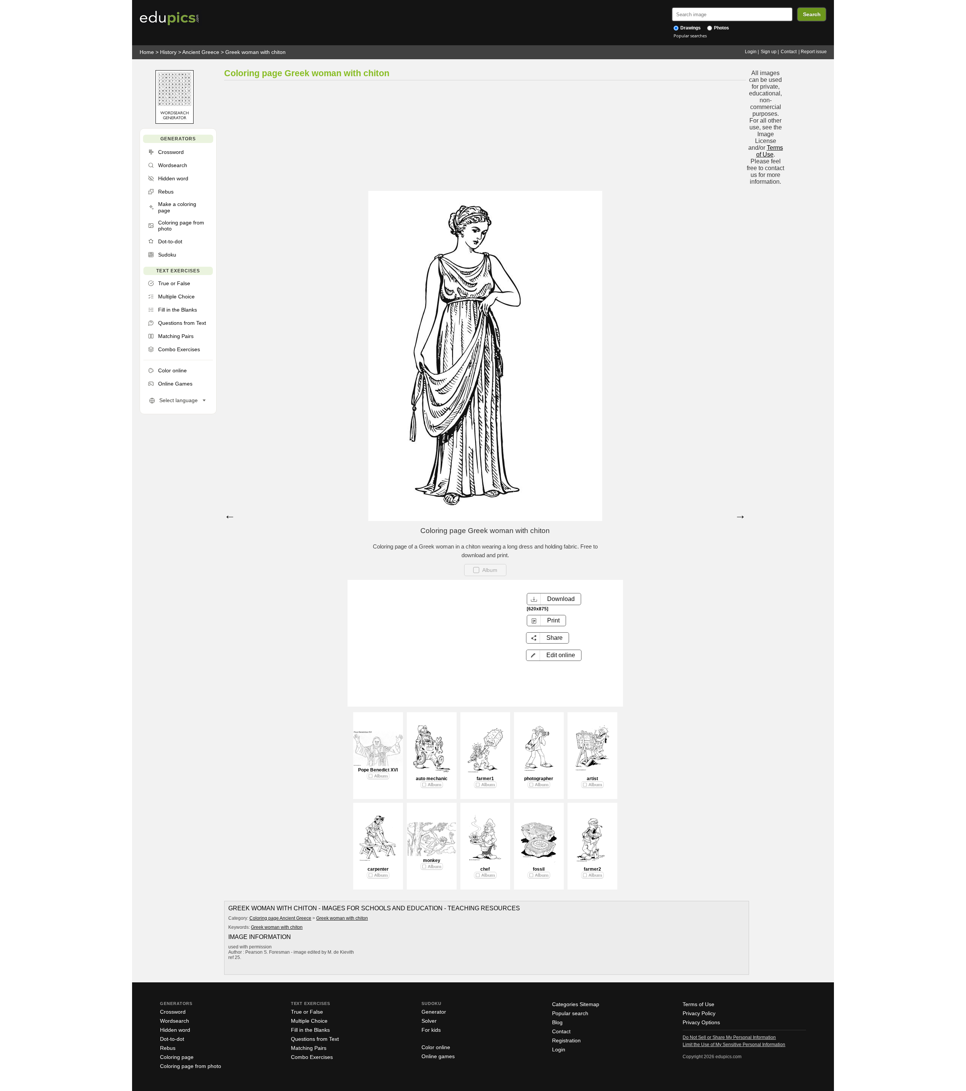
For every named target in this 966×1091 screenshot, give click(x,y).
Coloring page (177, 1057)
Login (751, 51)
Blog (557, 1022)
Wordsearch (174, 1021)
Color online (435, 1047)
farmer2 (592, 869)
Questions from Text (315, 1039)
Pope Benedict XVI (378, 770)
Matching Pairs (308, 1048)
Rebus (167, 1048)
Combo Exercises (312, 1057)
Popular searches (690, 35)
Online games (438, 1056)
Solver (429, 1021)
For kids (431, 1030)
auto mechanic (432, 778)
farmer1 (485, 778)
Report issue (814, 51)
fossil (539, 869)
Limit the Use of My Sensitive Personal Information (734, 1044)
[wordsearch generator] (174, 122)
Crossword (173, 1012)
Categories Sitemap (575, 1004)
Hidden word (175, 1030)
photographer (538, 778)
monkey (431, 860)
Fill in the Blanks (310, 1030)
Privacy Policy (699, 1013)
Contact (789, 51)
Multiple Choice (309, 1021)
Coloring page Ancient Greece (280, 918)
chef (485, 869)
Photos (721, 28)
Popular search (570, 1013)
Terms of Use (769, 151)
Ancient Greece (200, 52)
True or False (307, 1012)
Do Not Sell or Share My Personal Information (729, 1037)
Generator (433, 1012)
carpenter (378, 869)
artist (592, 778)
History (168, 52)
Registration (566, 1040)
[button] (553, 655)
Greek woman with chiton (255, 52)
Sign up (769, 51)
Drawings (690, 28)
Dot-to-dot (172, 1039)
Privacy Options (701, 1022)
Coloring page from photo (190, 1066)
